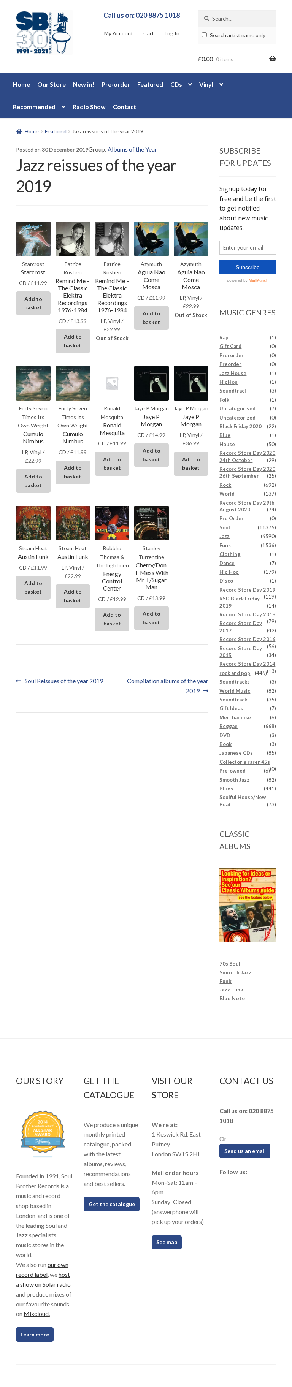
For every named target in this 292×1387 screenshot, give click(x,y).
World (227, 494)
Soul (224, 527)
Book (225, 744)
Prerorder (231, 355)
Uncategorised (237, 408)
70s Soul (229, 963)
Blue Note (232, 998)
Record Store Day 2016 (247, 639)
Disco (226, 581)
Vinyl (206, 84)
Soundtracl (232, 391)
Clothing (229, 554)
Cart (148, 33)
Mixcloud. (37, 1313)
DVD (224, 735)
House (227, 444)
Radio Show (89, 106)
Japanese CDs (236, 753)
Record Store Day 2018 (247, 614)
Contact (124, 106)
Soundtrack (233, 700)
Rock (225, 485)
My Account (118, 33)
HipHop (228, 382)
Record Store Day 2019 (247, 590)
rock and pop (234, 673)
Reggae (228, 726)
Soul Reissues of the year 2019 (63, 681)
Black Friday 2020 (240, 426)
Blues (226, 788)
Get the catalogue (112, 1204)
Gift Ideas (231, 708)
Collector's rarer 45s (244, 762)
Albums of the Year (132, 149)
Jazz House (232, 373)
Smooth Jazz (234, 780)
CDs (176, 84)
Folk (224, 400)
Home (21, 84)
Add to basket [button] (33, 303)
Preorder (230, 364)
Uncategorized (237, 418)
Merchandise (235, 717)
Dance (227, 563)
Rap (224, 337)
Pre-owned (232, 771)
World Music (234, 691)
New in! (83, 84)
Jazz (224, 536)
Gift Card (230, 346)
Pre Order (231, 518)
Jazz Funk (231, 989)
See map (166, 1242)
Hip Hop (229, 572)
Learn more (35, 1334)
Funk (225, 545)
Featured (150, 84)
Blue (224, 435)
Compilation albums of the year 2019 (167, 685)
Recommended (34, 106)
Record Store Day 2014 (247, 664)
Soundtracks (234, 682)
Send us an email (245, 1151)
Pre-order (116, 84)
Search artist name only (237, 35)
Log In (172, 33)
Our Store (51, 84)
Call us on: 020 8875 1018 (141, 15)
